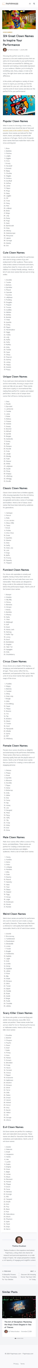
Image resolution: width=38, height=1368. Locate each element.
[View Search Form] (34, 3)
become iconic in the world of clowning (16, 130)
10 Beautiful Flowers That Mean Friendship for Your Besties (9, 1275)
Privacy (16, 1363)
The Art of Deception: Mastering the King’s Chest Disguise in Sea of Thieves (18, 1324)
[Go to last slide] (5, 1316)
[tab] (15, 1338)
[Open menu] (30, 3)
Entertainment (8, 32)
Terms (22, 1363)
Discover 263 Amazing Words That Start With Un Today (28, 1275)
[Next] (32, 1316)
